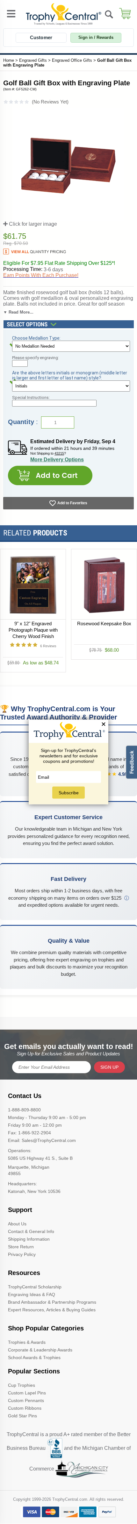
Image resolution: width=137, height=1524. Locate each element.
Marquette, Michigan (28, 1167)
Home (8, 60)
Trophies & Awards (27, 1342)
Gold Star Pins (22, 1415)
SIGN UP (109, 1067)
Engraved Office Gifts (72, 60)
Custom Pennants (26, 1400)
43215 (59, 453)
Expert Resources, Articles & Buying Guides (52, 1309)
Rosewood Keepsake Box (104, 623)
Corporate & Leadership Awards (40, 1349)
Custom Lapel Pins (27, 1392)
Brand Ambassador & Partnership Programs (52, 1302)
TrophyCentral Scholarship (34, 1286)
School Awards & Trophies (34, 1357)
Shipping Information (29, 1239)
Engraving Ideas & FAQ (31, 1294)
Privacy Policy (22, 1254)
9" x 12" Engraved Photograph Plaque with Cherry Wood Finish (33, 630)
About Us (17, 1223)
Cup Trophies (21, 1385)
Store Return (21, 1246)
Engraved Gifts (33, 60)
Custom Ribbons (24, 1408)
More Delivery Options (57, 459)
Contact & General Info (31, 1231)
